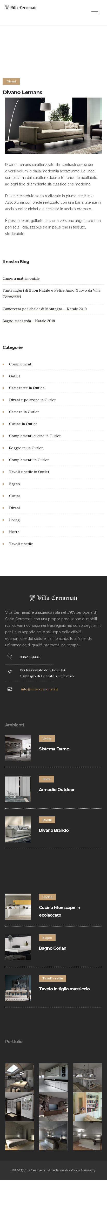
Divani (14, 507)
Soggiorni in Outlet (26, 448)
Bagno (14, 483)
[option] (20, 1078)
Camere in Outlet (24, 412)
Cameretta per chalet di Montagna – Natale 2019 (45, 308)
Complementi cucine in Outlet (35, 436)
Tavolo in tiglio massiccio (64, 988)
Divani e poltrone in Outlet (32, 400)
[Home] (20, 8)
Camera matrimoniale (21, 278)
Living (14, 519)
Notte (14, 531)
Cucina (15, 495)
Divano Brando (54, 830)
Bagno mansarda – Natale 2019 (29, 320)
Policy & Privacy (83, 1170)
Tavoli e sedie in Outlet (29, 471)
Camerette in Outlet (26, 388)
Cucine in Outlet (23, 424)
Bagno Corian (52, 948)
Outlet (14, 376)
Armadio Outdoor (57, 789)
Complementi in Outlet (29, 459)
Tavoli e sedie (21, 543)
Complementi (20, 364)
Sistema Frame (54, 749)
